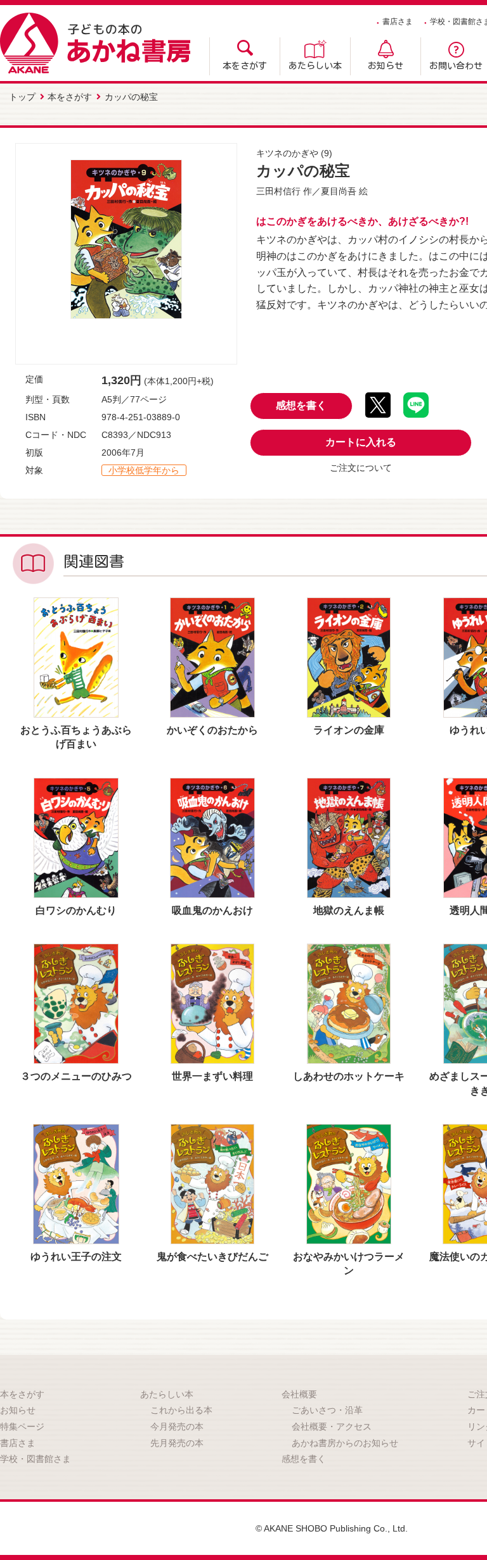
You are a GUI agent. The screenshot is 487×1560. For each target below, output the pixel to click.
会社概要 (299, 1394)
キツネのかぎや (287, 153)
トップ (22, 97)
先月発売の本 (177, 1443)
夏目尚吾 (338, 191)
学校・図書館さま (35, 1459)
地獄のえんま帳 (348, 910)
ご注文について (361, 468)
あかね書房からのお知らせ (345, 1443)
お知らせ (385, 65)
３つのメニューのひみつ (76, 1076)
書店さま (397, 21)
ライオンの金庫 (348, 730)
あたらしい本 (315, 65)
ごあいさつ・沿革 (327, 1410)
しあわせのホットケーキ (349, 1076)
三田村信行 (278, 191)
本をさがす (245, 65)
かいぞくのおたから (212, 730)
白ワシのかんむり (76, 910)
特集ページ (22, 1426)
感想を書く (301, 405)
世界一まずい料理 (212, 1076)
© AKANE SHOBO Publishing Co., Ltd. (332, 1528)
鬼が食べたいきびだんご (212, 1256)
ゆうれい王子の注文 (76, 1256)
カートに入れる (360, 442)
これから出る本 (181, 1410)
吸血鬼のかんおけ (212, 910)
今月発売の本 (177, 1426)
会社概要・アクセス (332, 1426)
